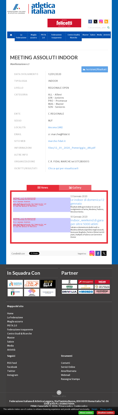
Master (85, 35)
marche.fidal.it (57, 141)
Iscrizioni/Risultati (96, 69)
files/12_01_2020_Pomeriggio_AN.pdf (72, 147)
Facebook (12, 367)
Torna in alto (59, 396)
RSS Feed (12, 363)
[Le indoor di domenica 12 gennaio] (42, 203)
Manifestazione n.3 (19, 64)
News (44, 187)
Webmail (65, 375)
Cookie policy (80, 406)
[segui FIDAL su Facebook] (97, 253)
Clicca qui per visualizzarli (63, 168)
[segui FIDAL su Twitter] (103, 253)
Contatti (65, 363)
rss (106, 21)
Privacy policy (66, 406)
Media (99, 35)
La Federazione (21, 36)
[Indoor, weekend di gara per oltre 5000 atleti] (42, 223)
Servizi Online (68, 367)
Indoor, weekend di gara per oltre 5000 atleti (87, 222)
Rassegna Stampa (70, 379)
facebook (90, 21)
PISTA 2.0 (43, 36)
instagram (101, 21)
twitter (95, 21)
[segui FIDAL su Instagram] (91, 253)
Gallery (76, 187)
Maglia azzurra (33, 36)
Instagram (12, 375)
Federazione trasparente (56, 36)
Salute (92, 35)
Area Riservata (68, 371)
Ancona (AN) (55, 127)
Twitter (11, 371)
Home (10, 313)
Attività (106, 35)
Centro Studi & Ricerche (74, 36)
